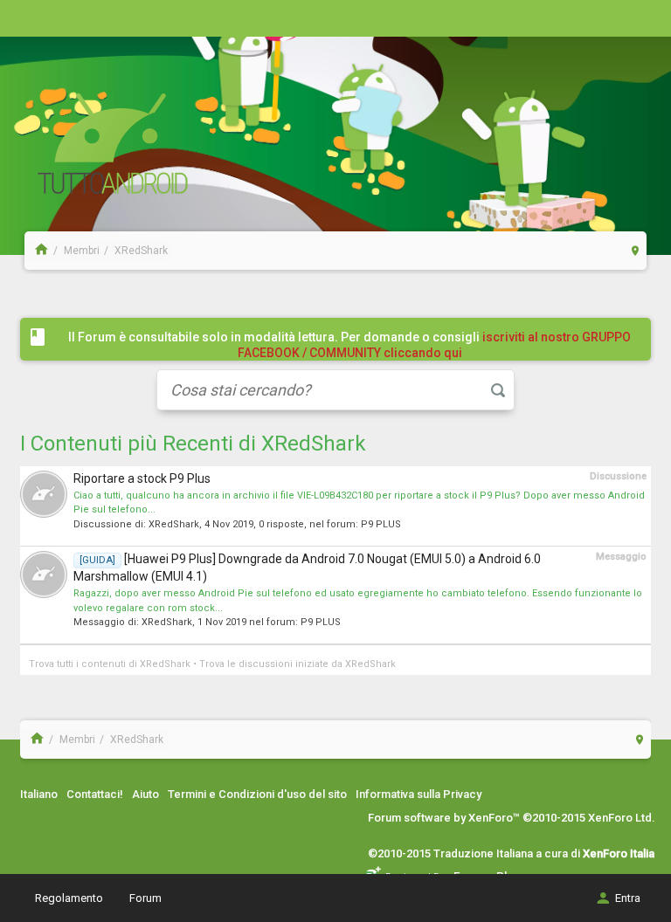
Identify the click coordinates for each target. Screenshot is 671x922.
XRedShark (174, 524)
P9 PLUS (381, 524)
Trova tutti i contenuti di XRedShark (109, 664)
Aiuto (145, 794)
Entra (627, 898)
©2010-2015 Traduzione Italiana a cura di (511, 853)
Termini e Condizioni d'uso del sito (257, 794)
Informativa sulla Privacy (418, 794)
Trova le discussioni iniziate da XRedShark (297, 664)
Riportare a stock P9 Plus (142, 478)
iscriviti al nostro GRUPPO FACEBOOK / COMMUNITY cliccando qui (435, 345)
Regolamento (69, 898)
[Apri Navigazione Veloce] (635, 250)
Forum (145, 898)
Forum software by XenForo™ (511, 817)
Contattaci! (94, 794)
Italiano (39, 794)
